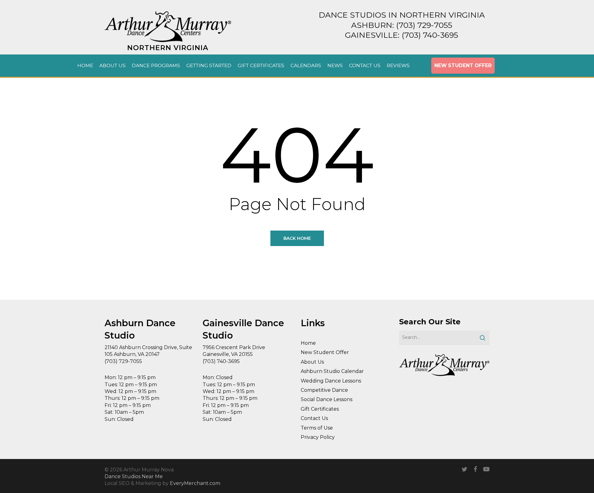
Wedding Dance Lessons (331, 381)
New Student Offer (325, 352)
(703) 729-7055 (424, 25)
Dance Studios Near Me (134, 476)
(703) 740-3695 (430, 35)
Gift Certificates (320, 409)
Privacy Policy (318, 437)
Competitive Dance (324, 390)
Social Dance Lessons (326, 399)
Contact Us (314, 418)
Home (308, 343)
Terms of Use (317, 428)
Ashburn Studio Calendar (332, 371)
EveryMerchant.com (195, 483)
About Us (312, 362)
